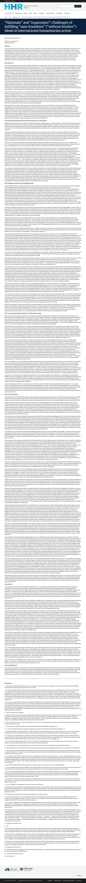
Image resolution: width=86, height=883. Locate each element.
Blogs (35, 13)
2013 (10, 17)
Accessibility (50, 880)
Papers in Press (50, 13)
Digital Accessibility (57, 880)
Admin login (79, 875)
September (15, 17)
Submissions (18, 13)
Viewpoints (41, 13)
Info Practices (78, 880)
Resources (67, 13)
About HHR (8, 13)
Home (6, 17)
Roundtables (59, 13)
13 (19, 17)
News (30, 13)
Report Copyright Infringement (68, 880)
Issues (25, 13)
